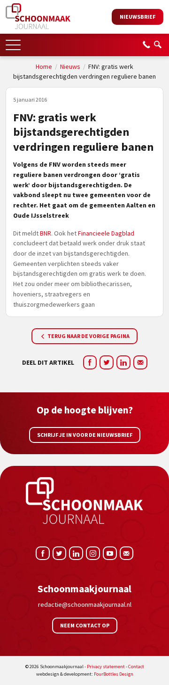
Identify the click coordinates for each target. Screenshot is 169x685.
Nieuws (70, 66)
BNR (45, 233)
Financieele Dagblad (106, 233)
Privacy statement (106, 666)
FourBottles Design (84, 674)
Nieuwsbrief (137, 16)
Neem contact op (84, 625)
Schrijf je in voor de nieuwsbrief (84, 434)
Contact (136, 666)
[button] (13, 42)
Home (44, 66)
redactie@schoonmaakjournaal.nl (84, 604)
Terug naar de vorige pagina (88, 335)
